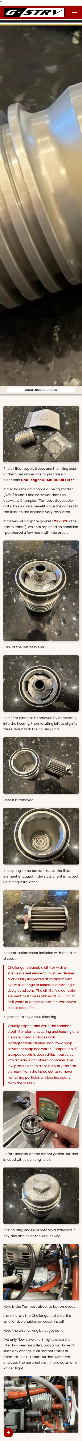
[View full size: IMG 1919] (41, 434)
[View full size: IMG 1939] (41, 1272)
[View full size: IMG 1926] (41, 1195)
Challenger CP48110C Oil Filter (47, 480)
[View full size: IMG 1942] (41, 1119)
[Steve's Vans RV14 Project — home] (34, 12)
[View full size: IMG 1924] (41, 918)
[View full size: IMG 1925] (41, 836)
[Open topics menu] (8, 1432)
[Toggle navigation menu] (74, 12)
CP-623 (60, 521)
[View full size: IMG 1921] (41, 683)
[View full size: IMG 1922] (41, 765)
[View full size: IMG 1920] (41, 590)
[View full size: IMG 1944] (41, 1404)
